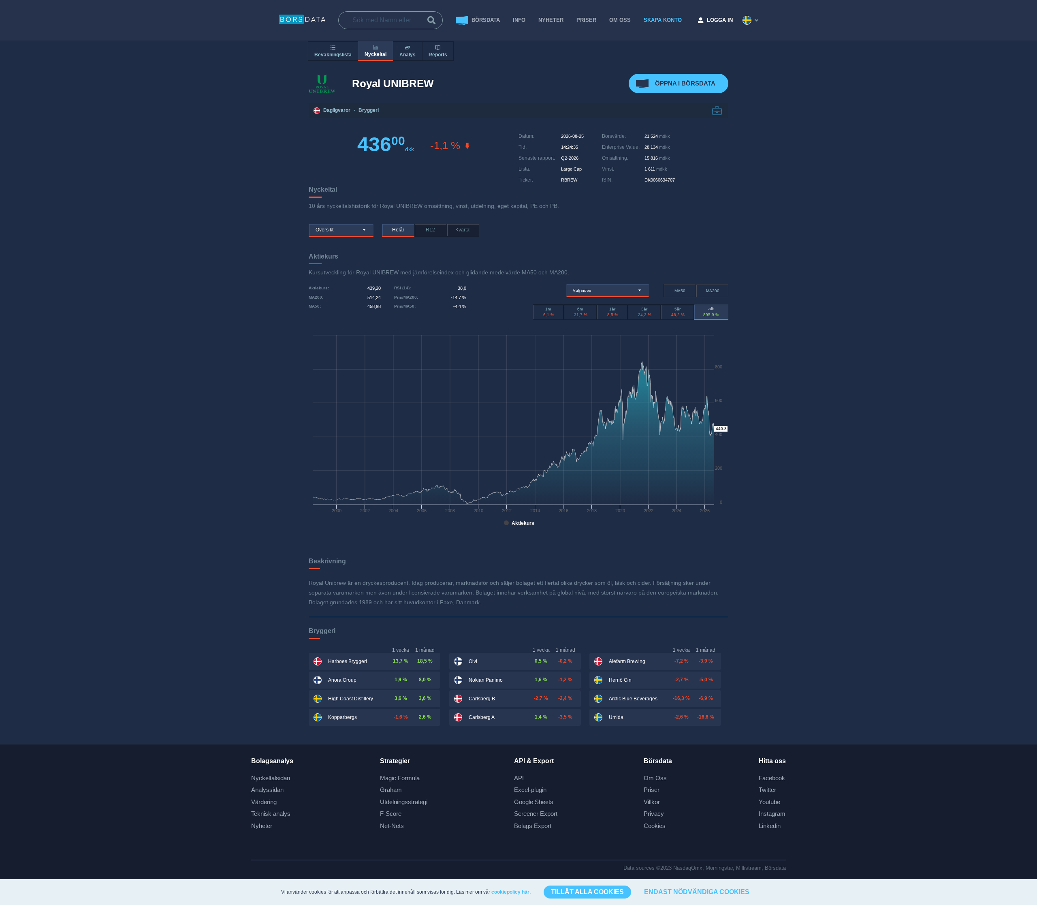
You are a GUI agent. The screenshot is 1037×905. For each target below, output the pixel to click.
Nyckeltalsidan (270, 777)
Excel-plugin (530, 789)
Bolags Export (532, 825)
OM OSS (620, 20)
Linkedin (770, 825)
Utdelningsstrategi (403, 801)
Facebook (772, 777)
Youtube (769, 801)
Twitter (767, 789)
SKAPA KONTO (663, 20)
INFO (519, 20)
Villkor (652, 801)
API (519, 777)
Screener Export (535, 813)
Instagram (772, 813)
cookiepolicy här (510, 892)
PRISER (586, 20)
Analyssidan (267, 789)
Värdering (264, 801)
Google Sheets (533, 801)
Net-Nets (392, 825)
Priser (651, 789)
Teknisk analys (270, 813)
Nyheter (550, 20)
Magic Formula (400, 777)
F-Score (390, 813)
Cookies (655, 825)
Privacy (654, 813)
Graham (391, 789)
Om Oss (655, 777)
